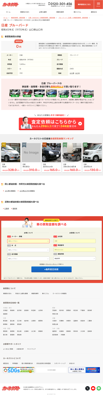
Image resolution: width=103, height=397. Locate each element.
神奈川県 (55, 314)
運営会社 (94, 12)
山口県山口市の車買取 (27, 191)
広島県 (6, 208)
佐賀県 (61, 331)
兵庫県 (61, 320)
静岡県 (12, 324)
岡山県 (19, 331)
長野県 (40, 320)
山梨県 (33, 320)
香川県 (5, 334)
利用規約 (42, 264)
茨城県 (54, 310)
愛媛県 (12, 334)
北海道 (5, 310)
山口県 (72, 73)
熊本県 (75, 331)
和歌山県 (55, 324)
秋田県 (33, 310)
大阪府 (54, 320)
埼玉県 (75, 310)
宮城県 (26, 310)
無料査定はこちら (84, 4)
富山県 (12, 320)
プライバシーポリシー (52, 264)
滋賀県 (75, 320)
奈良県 (82, 320)
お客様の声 (20, 349)
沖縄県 (63, 334)
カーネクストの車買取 (59, 293)
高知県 (19, 334)
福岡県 (54, 331)
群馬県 (68, 310)
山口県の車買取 (10, 191)
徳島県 (40, 331)
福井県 (26, 320)
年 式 (14, 245)
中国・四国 (6, 328)
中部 (4, 318)
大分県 (82, 331)
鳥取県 (5, 331)
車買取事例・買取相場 (18, 17)
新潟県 (5, 320)
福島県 (5, 314)
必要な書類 (43, 12)
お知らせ (72, 363)
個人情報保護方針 (27, 363)
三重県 (90, 320)
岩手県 (19, 310)
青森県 (12, 310)
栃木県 (61, 310)
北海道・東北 (7, 308)
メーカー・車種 (17, 236)
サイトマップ (31, 349)
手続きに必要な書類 (21, 293)
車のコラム (77, 12)
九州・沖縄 (55, 328)
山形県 (40, 310)
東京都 (90, 310)
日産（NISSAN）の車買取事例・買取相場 (41, 17)
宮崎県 (90, 331)
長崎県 (68, 331)
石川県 (19, 320)
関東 (53, 308)
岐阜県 (5, 324)
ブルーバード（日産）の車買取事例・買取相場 (73, 17)
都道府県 (61, 254)
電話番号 (61, 245)
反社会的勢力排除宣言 (44, 363)
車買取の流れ (24, 12)
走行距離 (15, 254)
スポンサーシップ (59, 363)
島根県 (15, 208)
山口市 (77, 73)
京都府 (68, 320)
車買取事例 (60, 12)
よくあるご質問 (8, 349)
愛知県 (19, 324)
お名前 (60, 236)
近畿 (53, 318)
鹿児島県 (55, 334)
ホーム (8, 12)
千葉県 (82, 310)
